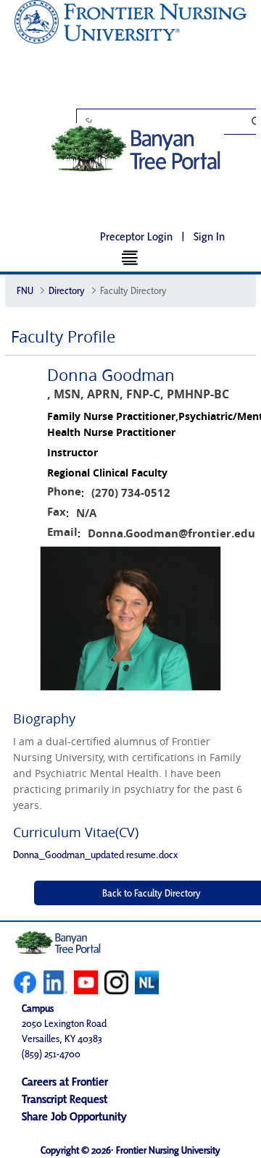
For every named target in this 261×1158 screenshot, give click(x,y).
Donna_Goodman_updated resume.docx (95, 854)
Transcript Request (64, 1099)
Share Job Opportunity (74, 1116)
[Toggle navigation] (130, 257)
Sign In (209, 236)
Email (62, 532)
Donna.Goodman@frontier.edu (171, 533)
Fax (56, 511)
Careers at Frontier (65, 1081)
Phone (64, 491)
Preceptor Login (136, 236)
